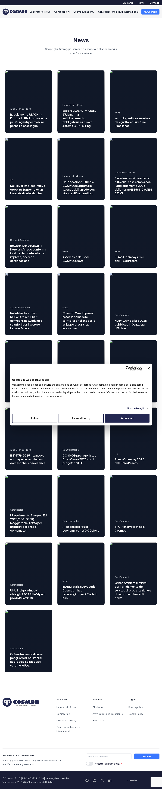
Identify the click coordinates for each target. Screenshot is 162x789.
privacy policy (113, 763)
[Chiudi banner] (149, 368)
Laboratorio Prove (40, 11)
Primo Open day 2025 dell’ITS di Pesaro (129, 461)
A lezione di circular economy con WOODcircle (80, 528)
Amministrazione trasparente (108, 713)
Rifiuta (34, 418)
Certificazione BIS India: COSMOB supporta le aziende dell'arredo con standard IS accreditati (78, 187)
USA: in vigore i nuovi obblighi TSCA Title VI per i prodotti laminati (27, 594)
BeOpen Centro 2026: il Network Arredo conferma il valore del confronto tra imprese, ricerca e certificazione (28, 253)
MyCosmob (150, 11)
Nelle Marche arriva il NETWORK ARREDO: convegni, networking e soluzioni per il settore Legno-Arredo (26, 320)
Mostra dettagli (135, 408)
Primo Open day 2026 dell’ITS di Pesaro (129, 258)
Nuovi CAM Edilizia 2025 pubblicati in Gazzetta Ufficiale (131, 324)
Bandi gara (98, 720)
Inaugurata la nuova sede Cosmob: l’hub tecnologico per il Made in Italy (79, 592)
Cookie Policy (135, 713)
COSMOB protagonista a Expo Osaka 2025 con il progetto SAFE (79, 459)
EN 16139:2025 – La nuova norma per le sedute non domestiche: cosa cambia (27, 459)
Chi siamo (128, 2)
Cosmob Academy (83, 11)
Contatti (154, 2)
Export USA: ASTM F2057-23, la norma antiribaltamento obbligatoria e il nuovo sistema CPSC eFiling (80, 118)
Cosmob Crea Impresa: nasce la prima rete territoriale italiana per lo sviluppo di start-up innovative (78, 320)
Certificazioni (62, 11)
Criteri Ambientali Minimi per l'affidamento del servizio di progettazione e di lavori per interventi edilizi (133, 590)
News (141, 2)
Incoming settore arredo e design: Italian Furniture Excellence (132, 122)
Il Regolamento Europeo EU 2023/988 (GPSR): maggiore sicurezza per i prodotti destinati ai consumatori (28, 522)
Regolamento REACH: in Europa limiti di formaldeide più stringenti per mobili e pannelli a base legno (28, 120)
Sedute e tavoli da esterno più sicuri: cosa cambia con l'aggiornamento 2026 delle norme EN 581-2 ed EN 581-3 (133, 185)
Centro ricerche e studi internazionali (118, 11)
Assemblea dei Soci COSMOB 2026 (75, 258)
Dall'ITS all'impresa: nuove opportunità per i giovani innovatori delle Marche (27, 189)
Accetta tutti (127, 418)
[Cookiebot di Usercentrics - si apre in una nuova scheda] (128, 368)
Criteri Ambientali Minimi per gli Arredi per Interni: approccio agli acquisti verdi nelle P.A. (26, 659)
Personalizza (79, 418)
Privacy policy (135, 707)
